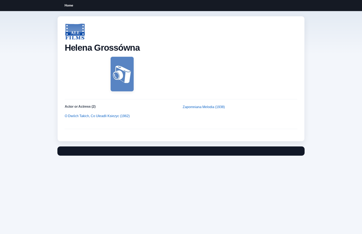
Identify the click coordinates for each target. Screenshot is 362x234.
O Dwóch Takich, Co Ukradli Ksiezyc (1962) (97, 116)
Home (69, 5)
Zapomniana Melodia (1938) (204, 107)
